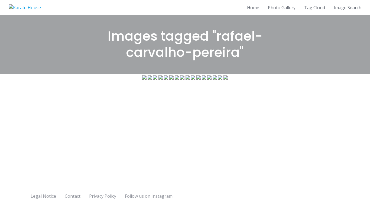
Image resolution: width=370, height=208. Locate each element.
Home (253, 8)
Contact (72, 196)
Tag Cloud (314, 8)
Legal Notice (43, 196)
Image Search (347, 8)
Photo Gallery (282, 8)
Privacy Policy (102, 196)
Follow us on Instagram (149, 196)
